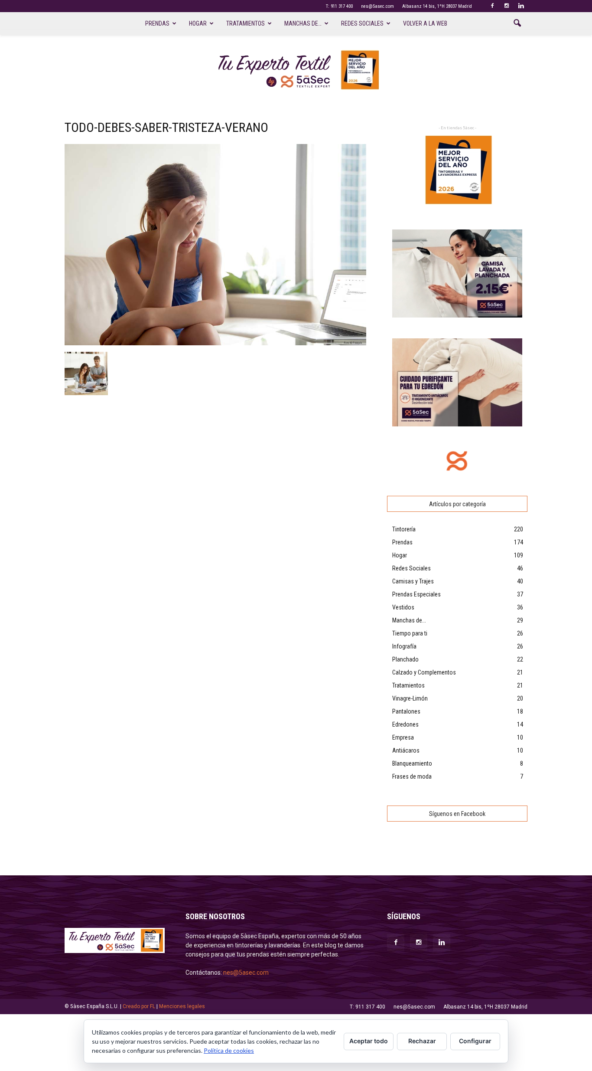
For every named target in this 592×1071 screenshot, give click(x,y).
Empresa (403, 737)
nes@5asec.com (377, 6)
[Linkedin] (520, 6)
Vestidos (403, 607)
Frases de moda (412, 776)
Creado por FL (139, 1006)
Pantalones (406, 711)
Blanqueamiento (412, 763)
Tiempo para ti (409, 633)
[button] (517, 23)
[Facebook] (492, 6)
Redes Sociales (411, 568)
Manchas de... (409, 620)
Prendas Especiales (416, 594)
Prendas (157, 23)
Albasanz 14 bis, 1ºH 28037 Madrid (437, 6)
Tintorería (404, 529)
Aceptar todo (368, 1041)
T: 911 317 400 (339, 6)
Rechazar (422, 1041)
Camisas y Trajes (413, 581)
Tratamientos (245, 23)
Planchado (405, 659)
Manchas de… (303, 23)
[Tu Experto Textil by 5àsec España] (296, 70)
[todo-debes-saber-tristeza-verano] (215, 343)
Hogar (198, 23)
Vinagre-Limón (410, 698)
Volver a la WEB (425, 23)
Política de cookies (229, 1050)
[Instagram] (506, 6)
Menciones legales (182, 1006)
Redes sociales (362, 23)
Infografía (404, 646)
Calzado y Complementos (424, 672)
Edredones (405, 724)
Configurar (475, 1041)
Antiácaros (406, 750)
